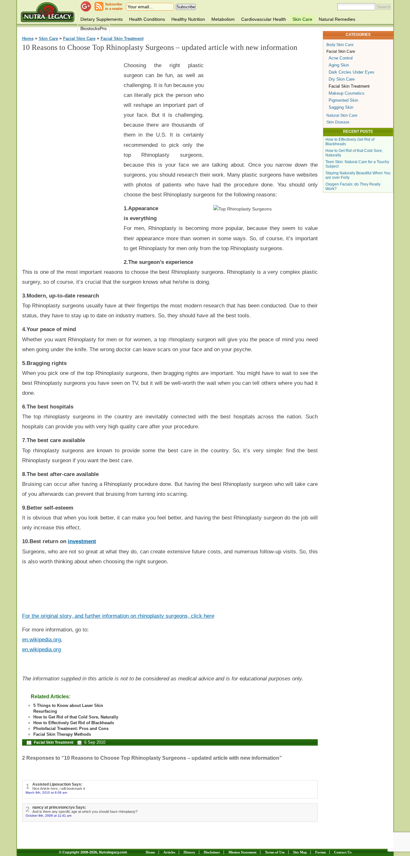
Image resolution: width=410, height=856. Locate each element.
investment (82, 541)
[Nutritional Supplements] (47, 12)
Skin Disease (337, 122)
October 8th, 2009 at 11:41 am (48, 815)
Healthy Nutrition (188, 19)
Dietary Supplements (101, 19)
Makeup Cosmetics (347, 93)
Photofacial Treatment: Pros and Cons (71, 728)
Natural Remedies (337, 19)
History (189, 852)
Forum (320, 852)
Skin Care (302, 19)
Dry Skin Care (342, 79)
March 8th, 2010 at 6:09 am (46, 792)
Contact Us (342, 852)
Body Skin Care (340, 45)
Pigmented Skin (343, 100)
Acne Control (341, 58)
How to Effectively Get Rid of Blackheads (73, 722)
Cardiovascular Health (263, 19)
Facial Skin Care (79, 38)
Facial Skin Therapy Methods (62, 734)
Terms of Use (275, 852)
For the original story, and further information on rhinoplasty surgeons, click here (118, 616)
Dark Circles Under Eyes (351, 72)
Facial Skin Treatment (122, 38)
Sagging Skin (341, 107)
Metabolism (223, 19)
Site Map (300, 852)
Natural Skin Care (341, 115)
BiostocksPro (93, 28)
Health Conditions (147, 19)
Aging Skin (339, 65)
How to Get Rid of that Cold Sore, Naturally (75, 717)
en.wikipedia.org (41, 639)
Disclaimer (212, 852)
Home (28, 38)
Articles (169, 852)
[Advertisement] (70, 154)
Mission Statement (242, 852)
